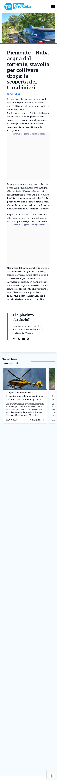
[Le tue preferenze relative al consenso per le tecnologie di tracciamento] (52, 776)
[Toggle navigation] (53, 6)
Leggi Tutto (38, 420)
